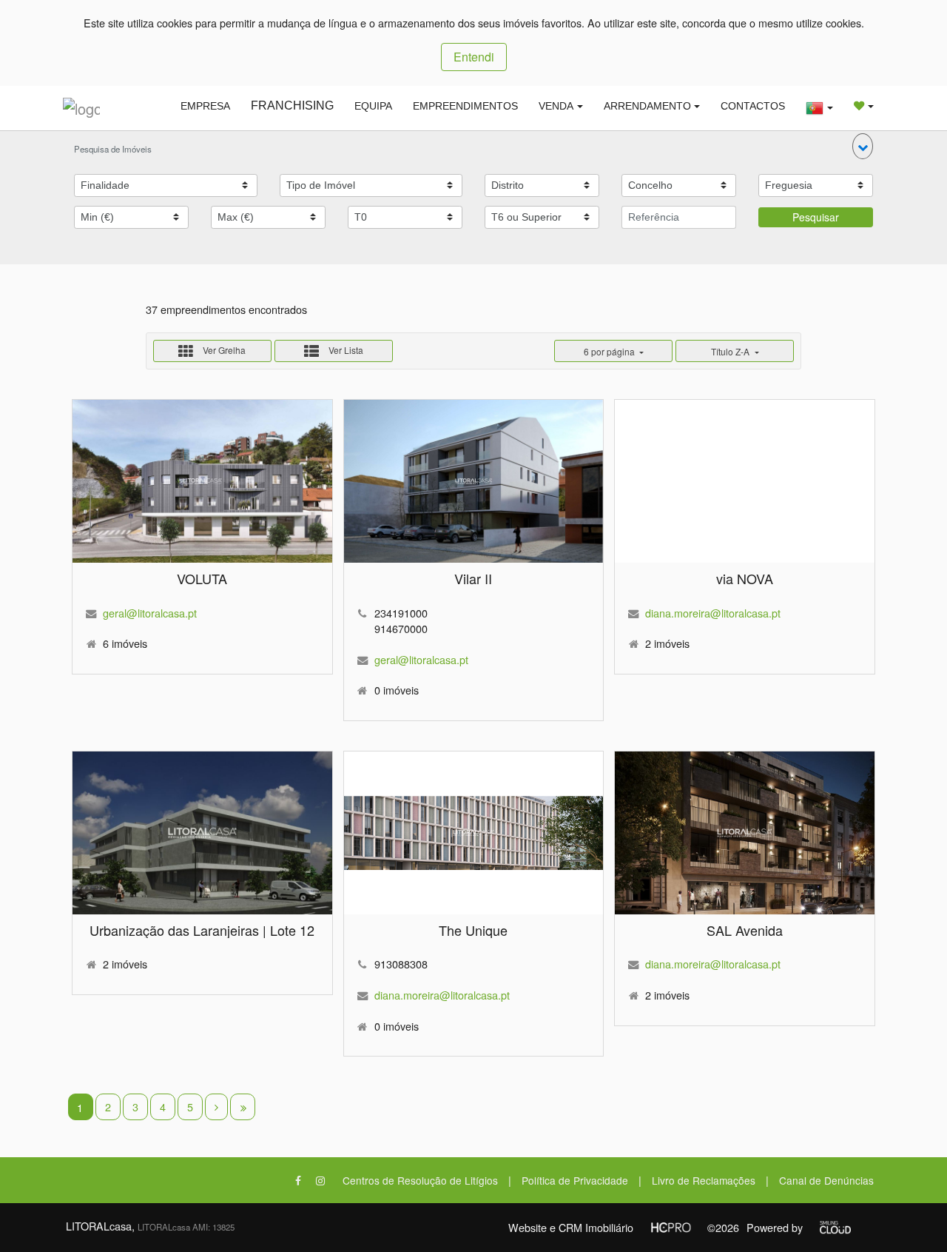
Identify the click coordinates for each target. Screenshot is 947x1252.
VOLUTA (202, 578)
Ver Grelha (223, 350)
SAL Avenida (745, 930)
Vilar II (473, 578)
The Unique (473, 930)
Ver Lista (344, 350)
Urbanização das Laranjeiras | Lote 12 (202, 930)
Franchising (292, 105)
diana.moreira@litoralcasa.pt (713, 612)
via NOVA (744, 578)
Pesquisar (815, 217)
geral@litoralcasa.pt (150, 612)
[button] (862, 146)
